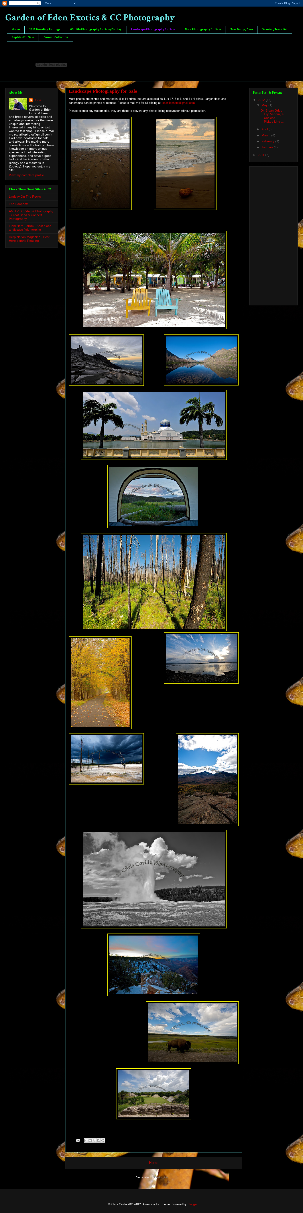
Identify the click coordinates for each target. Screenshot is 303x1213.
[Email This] (86, 1140)
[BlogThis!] (90, 1140)
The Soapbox (18, 204)
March (266, 135)
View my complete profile (26, 175)
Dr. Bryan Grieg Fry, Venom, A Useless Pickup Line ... (272, 116)
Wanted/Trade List (274, 29)
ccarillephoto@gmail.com (178, 102)
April (265, 129)
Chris (37, 100)
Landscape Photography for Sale (153, 29)
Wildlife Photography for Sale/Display (96, 29)
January (268, 147)
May (265, 105)
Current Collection (55, 37)
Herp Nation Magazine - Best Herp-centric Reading (29, 238)
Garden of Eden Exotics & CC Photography (90, 18)
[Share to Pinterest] (102, 1140)
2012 (262, 100)
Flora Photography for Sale (203, 29)
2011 (261, 155)
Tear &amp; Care (241, 29)
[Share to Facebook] (98, 1140)
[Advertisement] (270, 234)
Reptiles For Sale (23, 37)
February (268, 141)
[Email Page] (78, 1140)
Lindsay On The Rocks (25, 196)
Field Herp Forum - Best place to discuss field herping (30, 227)
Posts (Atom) (162, 1177)
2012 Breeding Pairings (44, 29)
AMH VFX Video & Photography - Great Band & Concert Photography (31, 214)
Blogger (192, 1204)
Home (16, 29)
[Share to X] (94, 1140)
